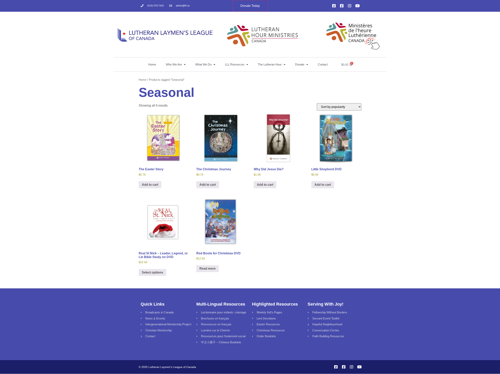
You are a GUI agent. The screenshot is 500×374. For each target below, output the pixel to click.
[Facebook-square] (334, 6)
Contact (323, 64)
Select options (152, 272)
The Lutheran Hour (270, 64)
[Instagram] (350, 6)
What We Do (203, 64)
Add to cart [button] (150, 184)
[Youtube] (357, 6)
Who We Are (174, 64)
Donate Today (250, 5)
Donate (299, 64)
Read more (207, 268)
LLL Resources (234, 64)
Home (152, 64)
